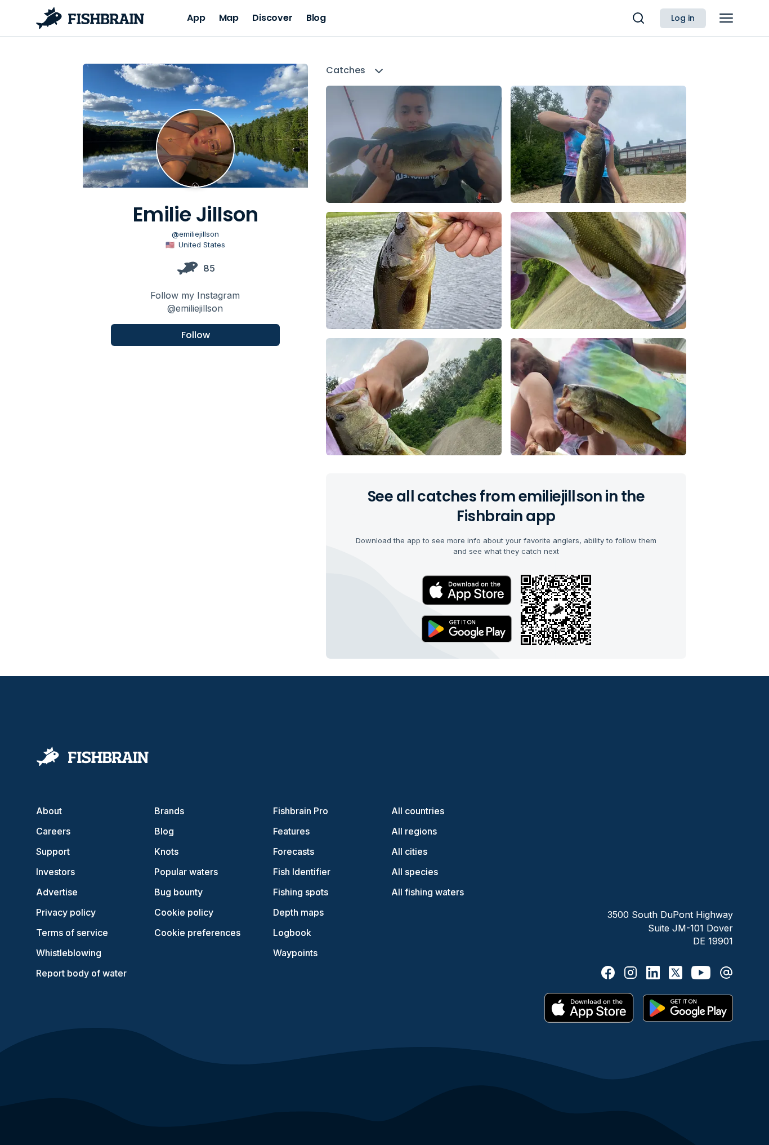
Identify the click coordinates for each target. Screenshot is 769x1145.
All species (414, 871)
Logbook (292, 932)
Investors (55, 871)
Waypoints (295, 952)
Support (53, 851)
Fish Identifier (301, 871)
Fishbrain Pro (300, 810)
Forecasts (293, 851)
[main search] (638, 18)
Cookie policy (183, 912)
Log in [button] (683, 18)
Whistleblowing (68, 952)
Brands (169, 810)
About (49, 810)
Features (291, 831)
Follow (195, 334)
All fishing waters (427, 892)
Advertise (57, 892)
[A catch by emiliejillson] (414, 144)
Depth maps (298, 912)
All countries (417, 810)
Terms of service (72, 932)
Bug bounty (178, 892)
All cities (409, 851)
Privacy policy (66, 912)
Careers (53, 831)
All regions (414, 831)
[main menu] (726, 18)
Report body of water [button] (81, 973)
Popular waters (186, 871)
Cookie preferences (197, 932)
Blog (164, 831)
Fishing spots (300, 892)
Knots (166, 851)
